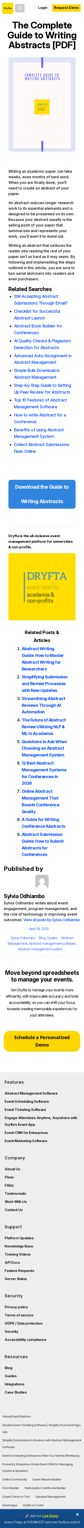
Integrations (14, 1384)
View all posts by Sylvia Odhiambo (51, 919)
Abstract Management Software (31, 1093)
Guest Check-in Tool (16, 1496)
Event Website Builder (47, 1479)
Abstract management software (52, 943)
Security (11, 1331)
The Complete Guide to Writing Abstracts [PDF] (42, 35)
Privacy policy (16, 1307)
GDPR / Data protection (23, 1323)
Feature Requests (19, 1270)
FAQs (9, 1185)
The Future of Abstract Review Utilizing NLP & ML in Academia (44, 727)
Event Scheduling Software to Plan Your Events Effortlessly (40, 1455)
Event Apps (9, 1505)
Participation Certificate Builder (45, 1488)
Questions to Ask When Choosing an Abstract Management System (44, 748)
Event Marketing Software (26, 1141)
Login (42, 8)
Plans (9, 1177)
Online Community (14, 1479)
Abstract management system (40, 949)
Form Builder (10, 1488)
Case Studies (16, 1392)
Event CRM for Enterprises (26, 1132)
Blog (42, 938)
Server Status (16, 1279)
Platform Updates (19, 1238)
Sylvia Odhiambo (23, 938)
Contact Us (14, 1210)
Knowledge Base (19, 1246)
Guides (52, 938)
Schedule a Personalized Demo (42, 1041)
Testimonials (15, 1193)
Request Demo (66, 8)
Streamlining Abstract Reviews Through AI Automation (43, 705)
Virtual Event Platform (16, 1416)
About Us (12, 1169)
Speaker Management (50, 1496)
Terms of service (19, 1315)
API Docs (12, 1262)
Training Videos (18, 1254)
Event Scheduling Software (27, 1101)
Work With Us (16, 1201)
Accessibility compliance (25, 1339)
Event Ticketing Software (25, 1109)
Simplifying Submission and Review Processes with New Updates (45, 683)
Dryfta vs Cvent (33, 1505)
